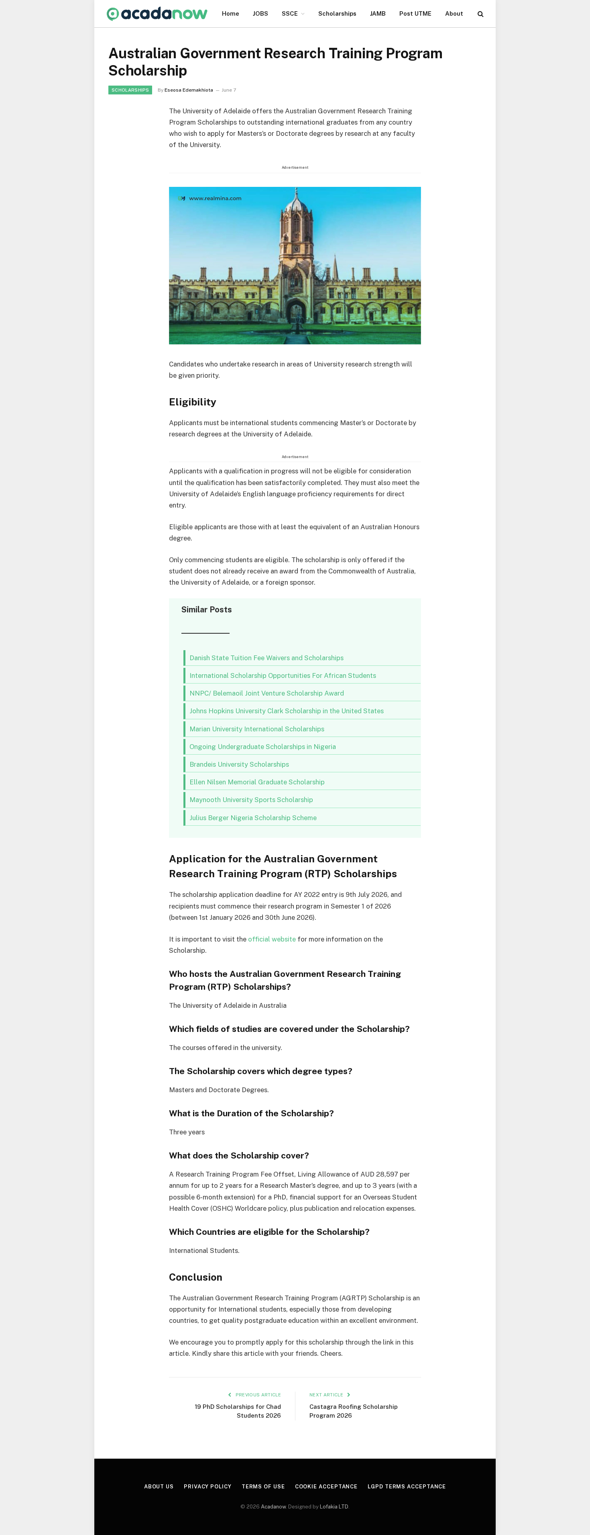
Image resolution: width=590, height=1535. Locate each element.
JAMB (378, 13)
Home (230, 13)
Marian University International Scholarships (256, 729)
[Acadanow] (157, 14)
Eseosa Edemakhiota (189, 90)
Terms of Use (263, 1487)
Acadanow (273, 1507)
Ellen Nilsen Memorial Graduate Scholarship (257, 782)
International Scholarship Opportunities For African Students (282, 675)
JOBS (260, 13)
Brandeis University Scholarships (239, 764)
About (454, 13)
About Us (159, 1487)
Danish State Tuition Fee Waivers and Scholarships (266, 658)
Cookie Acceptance (326, 1487)
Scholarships (337, 13)
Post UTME (415, 13)
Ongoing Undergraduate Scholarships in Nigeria (262, 747)
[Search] (480, 14)
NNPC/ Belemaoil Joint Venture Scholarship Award (266, 693)
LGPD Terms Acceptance (407, 1487)
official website (272, 939)
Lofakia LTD (334, 1507)
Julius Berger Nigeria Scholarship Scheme (253, 818)
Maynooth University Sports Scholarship (251, 800)
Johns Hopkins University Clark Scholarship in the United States (286, 711)
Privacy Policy (208, 1487)
